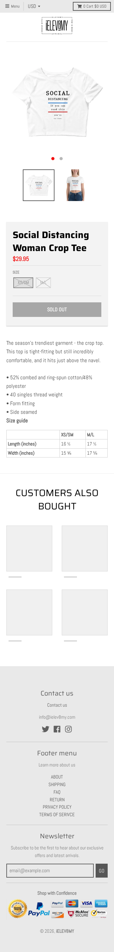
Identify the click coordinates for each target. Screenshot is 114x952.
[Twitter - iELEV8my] (45, 729)
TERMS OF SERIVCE (57, 814)
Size (16, 272)
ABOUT (57, 777)
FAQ (57, 792)
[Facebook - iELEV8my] (57, 729)
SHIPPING (57, 784)
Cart (94, 6)
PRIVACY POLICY (57, 807)
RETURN (57, 800)
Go (101, 870)
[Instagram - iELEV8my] (68, 729)
